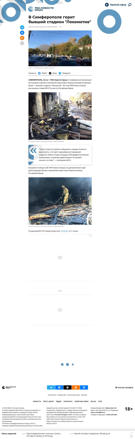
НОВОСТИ (37, 402)
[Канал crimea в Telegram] (51, 387)
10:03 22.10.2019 (33, 27)
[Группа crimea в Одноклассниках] (76, 387)
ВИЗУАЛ (84, 395)
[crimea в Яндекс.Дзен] (67, 387)
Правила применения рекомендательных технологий (22, 426)
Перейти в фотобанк (49, 68)
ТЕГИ (100, 402)
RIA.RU (93, 402)
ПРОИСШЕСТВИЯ (73, 395)
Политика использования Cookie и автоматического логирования (21, 420)
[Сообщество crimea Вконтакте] (59, 387)
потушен (64, 231)
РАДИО (58, 402)
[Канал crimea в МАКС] (84, 387)
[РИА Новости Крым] (41, 9)
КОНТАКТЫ (68, 402)
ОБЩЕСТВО (62, 395)
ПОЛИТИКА (52, 395)
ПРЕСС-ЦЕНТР (48, 402)
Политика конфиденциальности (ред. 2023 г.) (18, 423)
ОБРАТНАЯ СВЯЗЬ (82, 402)
